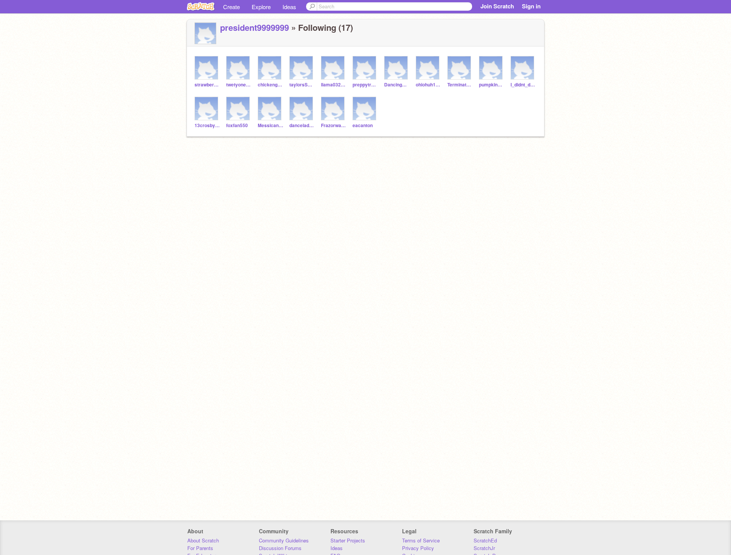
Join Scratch (497, 6)
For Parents (200, 548)
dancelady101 (302, 125)
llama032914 (333, 84)
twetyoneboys (239, 84)
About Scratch (203, 540)
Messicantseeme (270, 125)
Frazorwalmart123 (333, 125)
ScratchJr (484, 548)
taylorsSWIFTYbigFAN (302, 84)
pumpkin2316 (491, 84)
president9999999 (254, 27)
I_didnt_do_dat (523, 84)
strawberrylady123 (207, 84)
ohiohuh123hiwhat (428, 84)
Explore (261, 7)
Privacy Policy (418, 548)
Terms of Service (421, 540)
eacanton (363, 125)
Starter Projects (347, 540)
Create (231, 7)
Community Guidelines (284, 540)
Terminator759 (460, 84)
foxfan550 (237, 125)
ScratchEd (485, 540)
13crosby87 (207, 125)
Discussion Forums (280, 548)
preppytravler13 (365, 84)
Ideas (289, 7)
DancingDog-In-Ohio (397, 84)
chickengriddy (270, 84)
